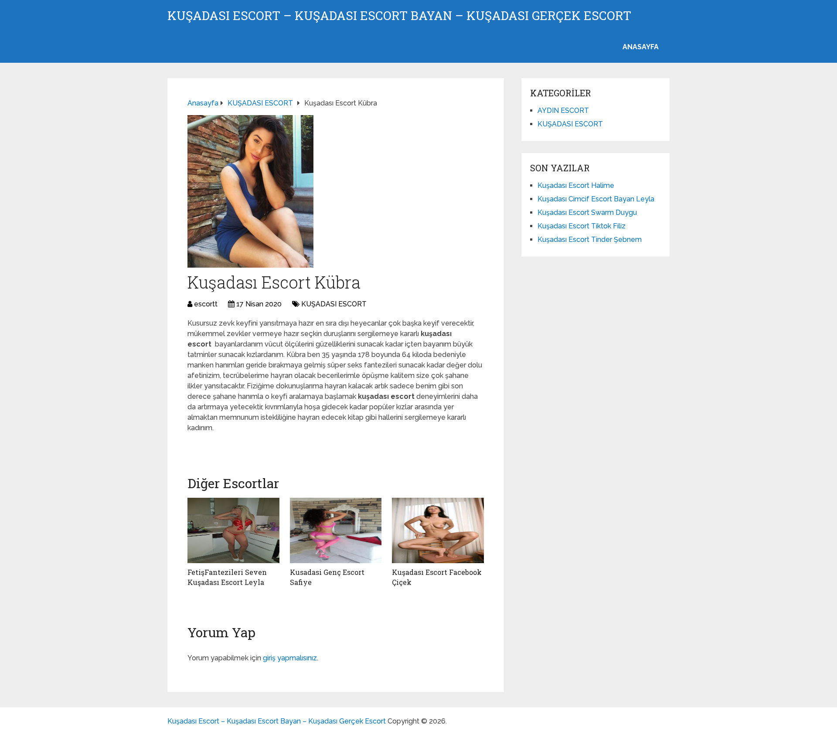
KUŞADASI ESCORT (334, 304)
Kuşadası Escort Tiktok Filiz (582, 226)
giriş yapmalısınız (290, 658)
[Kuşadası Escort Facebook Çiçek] (438, 530)
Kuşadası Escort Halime (576, 185)
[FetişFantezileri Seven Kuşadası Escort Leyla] (233, 530)
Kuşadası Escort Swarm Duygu (587, 212)
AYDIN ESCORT (563, 110)
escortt (206, 304)
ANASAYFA (641, 47)
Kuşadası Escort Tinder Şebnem (590, 239)
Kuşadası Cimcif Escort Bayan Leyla (596, 199)
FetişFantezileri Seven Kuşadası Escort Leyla (227, 576)
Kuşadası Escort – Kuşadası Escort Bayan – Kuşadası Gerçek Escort (399, 16)
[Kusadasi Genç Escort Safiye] (336, 530)
